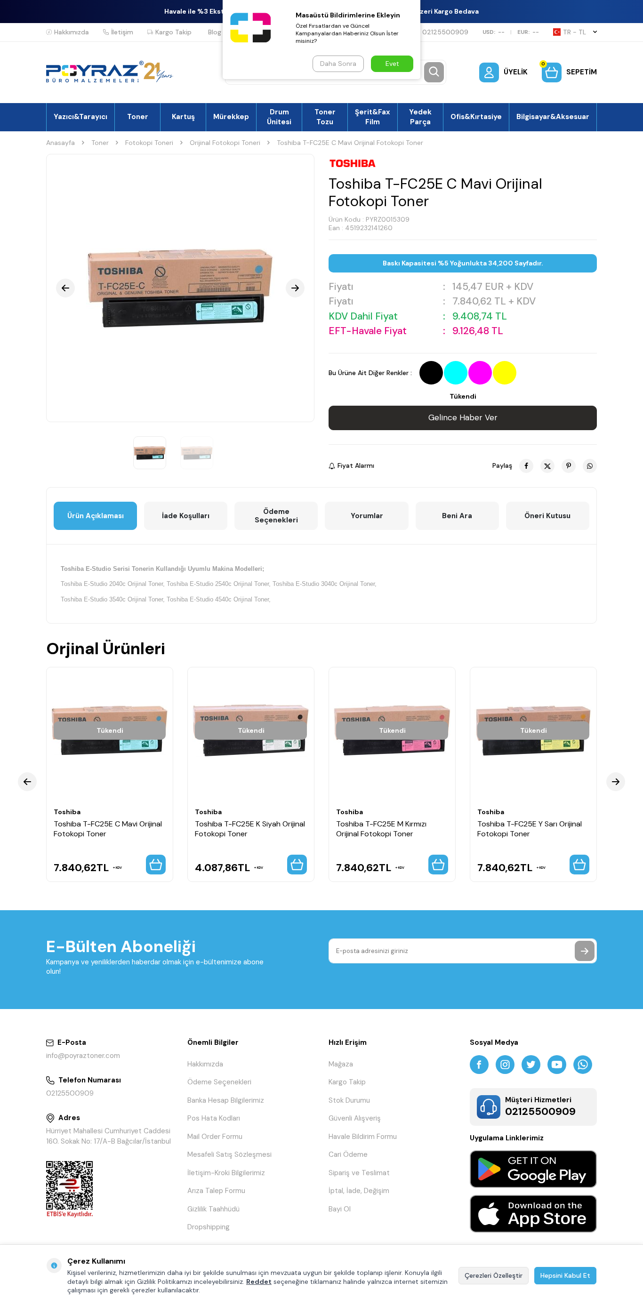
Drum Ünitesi (279, 116)
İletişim (122, 32)
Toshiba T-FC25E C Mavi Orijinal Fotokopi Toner (108, 829)
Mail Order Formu (214, 1136)
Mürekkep (231, 116)
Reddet (259, 1281)
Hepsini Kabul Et (565, 1275)
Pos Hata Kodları (213, 1118)
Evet (392, 63)
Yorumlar (367, 516)
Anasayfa (60, 142)
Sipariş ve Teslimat (359, 1173)
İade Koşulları (185, 516)
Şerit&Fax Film (372, 116)
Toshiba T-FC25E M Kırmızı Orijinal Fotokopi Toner (381, 829)
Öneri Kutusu (547, 516)
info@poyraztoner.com (83, 1055)
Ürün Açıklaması (95, 516)
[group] (180, 288)
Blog (214, 32)
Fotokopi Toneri (149, 142)
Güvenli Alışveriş (355, 1118)
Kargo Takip (173, 32)
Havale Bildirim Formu (363, 1136)
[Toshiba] (353, 163)
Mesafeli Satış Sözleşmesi (229, 1154)
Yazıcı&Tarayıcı (80, 116)
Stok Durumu (349, 1100)
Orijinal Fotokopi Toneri (225, 142)
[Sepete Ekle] (156, 864)
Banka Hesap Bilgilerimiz (225, 1100)
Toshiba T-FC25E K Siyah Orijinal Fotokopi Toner (250, 829)
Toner (137, 116)
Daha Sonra (338, 63)
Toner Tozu (325, 116)
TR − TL (574, 32)
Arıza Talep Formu (216, 1190)
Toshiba (67, 812)
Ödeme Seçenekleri (276, 516)
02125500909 (445, 32)
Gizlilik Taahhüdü (213, 1209)
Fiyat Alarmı (356, 465)
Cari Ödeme (348, 1154)
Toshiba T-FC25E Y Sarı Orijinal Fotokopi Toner (529, 829)
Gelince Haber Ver (463, 417)
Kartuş (183, 116)
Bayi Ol (340, 1209)
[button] (65, 288)
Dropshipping (208, 1227)
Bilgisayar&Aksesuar (552, 116)
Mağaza (341, 1064)
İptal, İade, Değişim (359, 1190)
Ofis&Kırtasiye (476, 116)
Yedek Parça (420, 116)
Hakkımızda (71, 32)
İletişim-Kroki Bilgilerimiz (226, 1173)
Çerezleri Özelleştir (493, 1275)
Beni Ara (457, 516)
